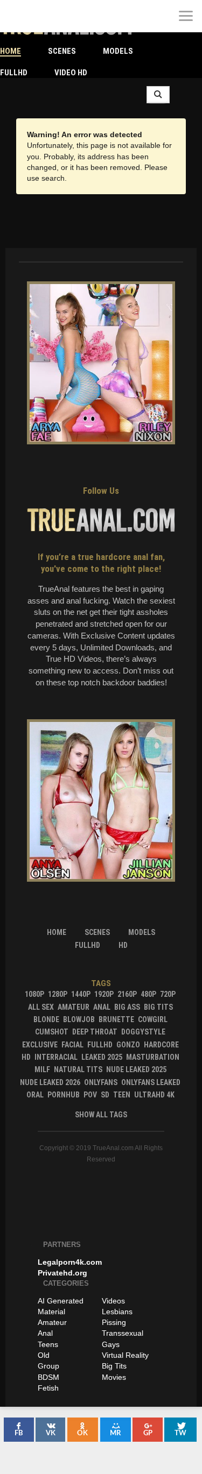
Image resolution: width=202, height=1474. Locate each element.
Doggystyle (143, 1031)
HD (26, 1057)
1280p (57, 994)
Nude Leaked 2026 (50, 1082)
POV (90, 1094)
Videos (113, 1300)
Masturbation (152, 1057)
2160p (127, 994)
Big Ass (127, 1007)
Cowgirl (153, 1019)
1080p (34, 994)
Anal (101, 1007)
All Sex (41, 1007)
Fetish (48, 1388)
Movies (114, 1377)
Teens (48, 1344)
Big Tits (158, 1007)
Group (48, 1366)
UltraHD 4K (154, 1094)
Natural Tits (78, 1069)
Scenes (62, 51)
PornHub (63, 1094)
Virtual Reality (125, 1355)
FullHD (13, 72)
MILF (42, 1069)
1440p (80, 994)
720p (168, 994)
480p (148, 994)
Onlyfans (100, 1082)
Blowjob (79, 1019)
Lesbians (117, 1311)
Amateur (73, 1007)
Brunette (116, 1019)
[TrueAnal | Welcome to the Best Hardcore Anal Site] (16, 16)
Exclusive (40, 1044)
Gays (111, 1344)
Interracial (56, 1057)
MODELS (118, 51)
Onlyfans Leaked (150, 1082)
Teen (121, 1094)
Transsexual (122, 1333)
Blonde (46, 1019)
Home (10, 51)
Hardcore (161, 1044)
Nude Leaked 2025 (136, 1069)
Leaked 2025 (101, 1057)
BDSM (48, 1377)
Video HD (70, 72)
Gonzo (128, 1044)
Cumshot (51, 1031)
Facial (72, 1044)
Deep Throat (94, 1031)
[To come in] (48, 16)
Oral (35, 1094)
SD (105, 1094)
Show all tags (101, 1114)
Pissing (114, 1322)
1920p (104, 994)
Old (44, 1355)
